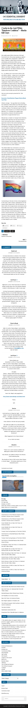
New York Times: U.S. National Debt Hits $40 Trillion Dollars (12, 549)
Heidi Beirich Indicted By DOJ (8, 610)
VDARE (3, 669)
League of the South (6, 657)
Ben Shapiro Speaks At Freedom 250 (10, 600)
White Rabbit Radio (6, 671)
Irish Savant (4, 656)
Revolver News (5, 661)
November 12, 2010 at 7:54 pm (14, 325)
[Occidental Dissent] (14, 13)
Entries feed (4, 688)
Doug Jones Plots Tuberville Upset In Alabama (12, 612)
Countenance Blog (5, 651)
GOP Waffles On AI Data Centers (9, 595)
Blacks (7, 231)
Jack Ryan (13, 280)
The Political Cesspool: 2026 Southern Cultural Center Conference (12, 515)
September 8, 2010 (7, 36)
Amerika (3, 647)
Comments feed (5, 691)
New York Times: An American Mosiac (10, 598)
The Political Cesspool (6, 666)
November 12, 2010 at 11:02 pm (14, 446)
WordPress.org (5, 693)
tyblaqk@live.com (19, 348)
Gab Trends (4, 654)
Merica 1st (3, 659)
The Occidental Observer (7, 664)
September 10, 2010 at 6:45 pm (14, 253)
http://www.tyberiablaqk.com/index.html (14, 396)
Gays (12, 231)
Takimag (3, 662)
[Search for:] (14, 698)
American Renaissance (6, 646)
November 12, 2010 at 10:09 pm (14, 357)
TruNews (3, 667)
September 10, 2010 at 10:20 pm (14, 281)
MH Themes (22, 706)
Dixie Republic (4, 652)
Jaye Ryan (15, 36)
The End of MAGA (21, 531)
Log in (2, 686)
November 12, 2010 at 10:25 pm (14, 410)
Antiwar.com (4, 649)
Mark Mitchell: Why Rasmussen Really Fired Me (12, 586)
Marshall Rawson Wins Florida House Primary (12, 593)
